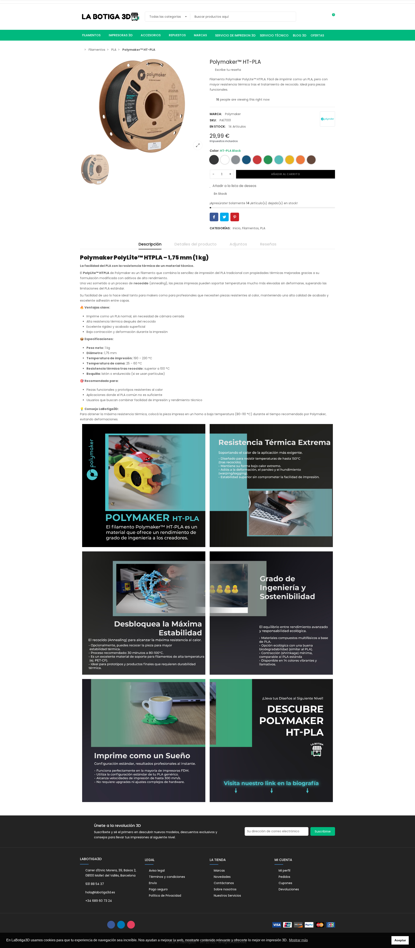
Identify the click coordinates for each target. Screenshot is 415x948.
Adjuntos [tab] (238, 244)
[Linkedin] (121, 925)
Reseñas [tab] (268, 244)
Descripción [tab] (150, 244)
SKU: (213, 120)
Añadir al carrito (285, 174)
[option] (142, 106)
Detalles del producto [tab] (195, 244)
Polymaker (233, 114)
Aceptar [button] (400, 940)
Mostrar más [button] (298, 940)
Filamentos (250, 228)
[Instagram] (131, 925)
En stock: (218, 126)
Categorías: (220, 228)
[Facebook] (111, 925)
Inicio (237, 228)
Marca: (216, 114)
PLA (262, 228)
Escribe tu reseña (227, 70)
